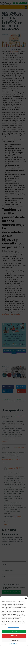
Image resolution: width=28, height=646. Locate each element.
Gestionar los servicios (13, 627)
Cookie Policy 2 (13, 643)
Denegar (14, 636)
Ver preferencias (14, 640)
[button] (25, 598)
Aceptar (14, 631)
